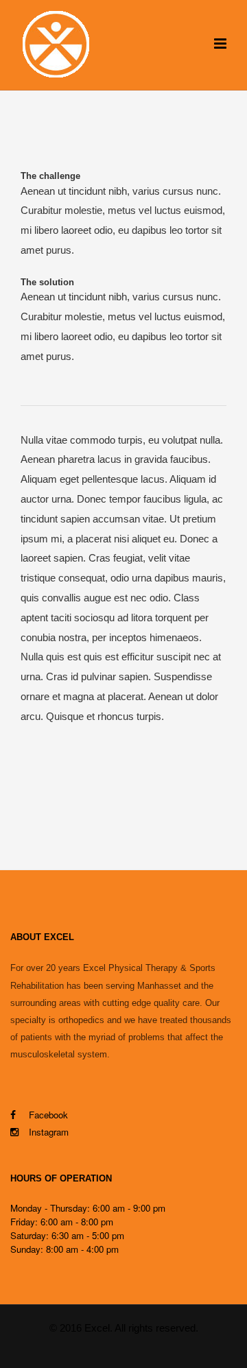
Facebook (47, 1114)
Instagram (49, 1131)
